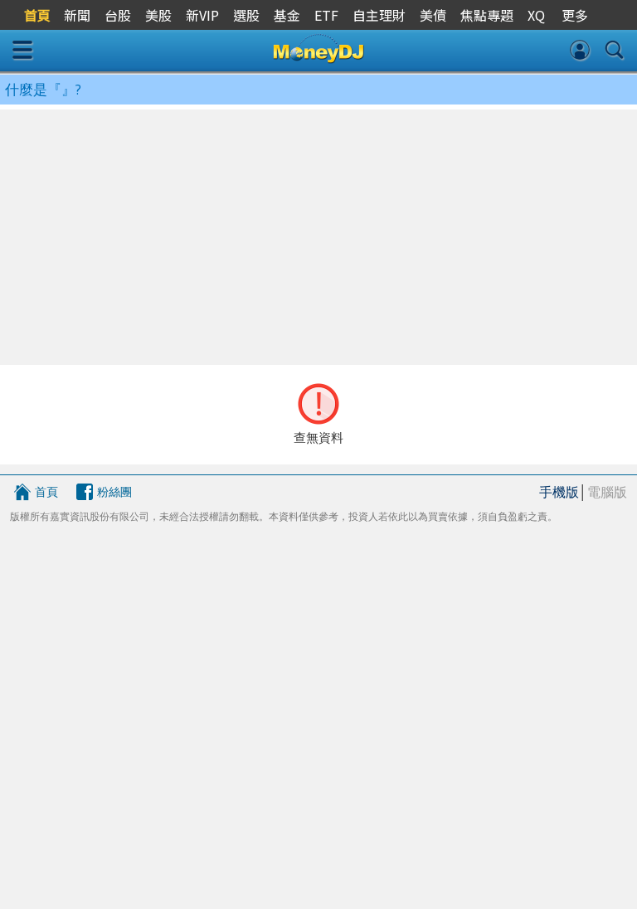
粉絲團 (114, 491)
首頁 (46, 491)
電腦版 (607, 492)
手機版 (559, 492)
